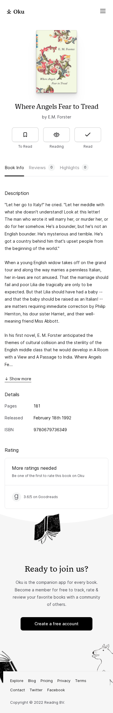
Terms (80, 680)
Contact (17, 690)
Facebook (56, 690)
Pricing (47, 680)
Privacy (63, 680)
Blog (32, 680)
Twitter (36, 690)
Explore (16, 680)
